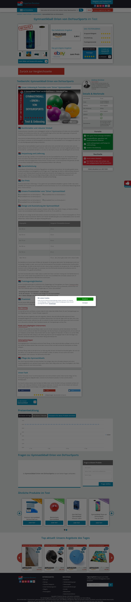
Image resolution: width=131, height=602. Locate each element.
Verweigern (85, 302)
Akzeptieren (85, 299)
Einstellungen (52, 303)
